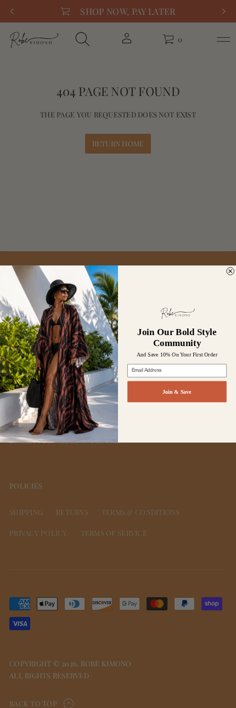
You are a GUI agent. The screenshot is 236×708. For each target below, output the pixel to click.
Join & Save (177, 391)
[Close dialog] (230, 271)
